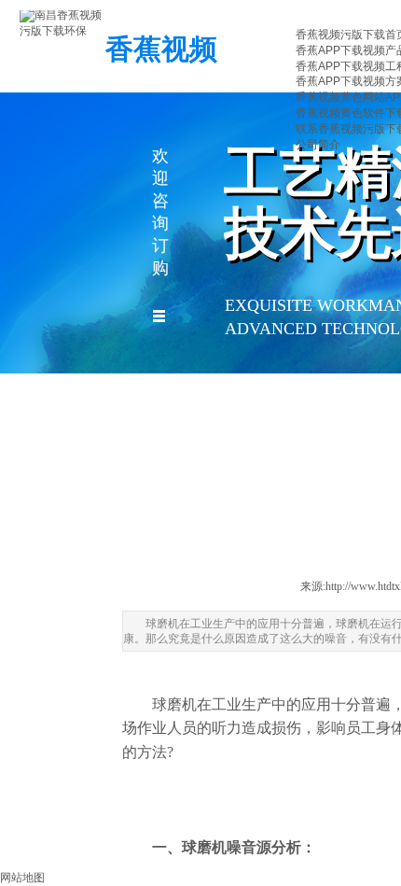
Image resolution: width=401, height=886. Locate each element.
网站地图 (22, 877)
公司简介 (318, 144)
